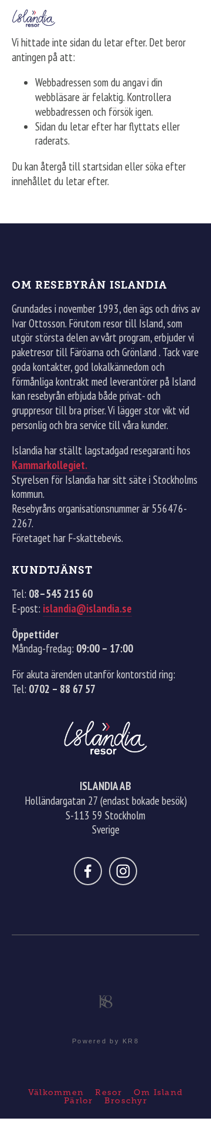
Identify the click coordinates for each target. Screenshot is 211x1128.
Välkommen (56, 1092)
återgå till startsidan (81, 166)
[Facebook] (88, 871)
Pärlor (78, 1100)
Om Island (158, 1092)
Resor (108, 1092)
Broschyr (125, 1100)
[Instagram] (123, 871)
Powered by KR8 (105, 1041)
